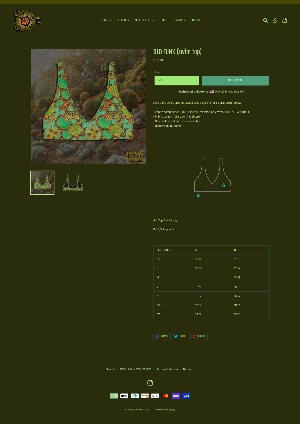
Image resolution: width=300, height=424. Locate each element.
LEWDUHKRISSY (141, 410)
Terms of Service (167, 369)
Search (110, 369)
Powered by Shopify (165, 410)
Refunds (188, 369)
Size (156, 72)
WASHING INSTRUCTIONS (135, 369)
